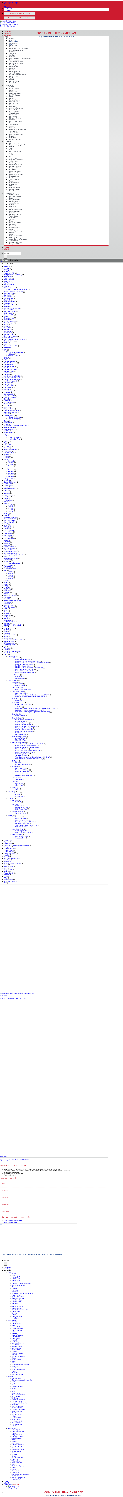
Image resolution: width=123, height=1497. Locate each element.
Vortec (6, 871)
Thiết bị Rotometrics (10, 653)
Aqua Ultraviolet (14, 203)
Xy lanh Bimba (13, 124)
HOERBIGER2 (14, 143)
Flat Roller (18, 700)
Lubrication (11, 791)
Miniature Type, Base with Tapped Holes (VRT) (30, 696)
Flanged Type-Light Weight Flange (26, 726)
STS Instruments (14, 128)
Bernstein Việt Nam (15, 214)
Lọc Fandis (12, 169)
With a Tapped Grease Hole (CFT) (26, 825)
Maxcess (12, 52)
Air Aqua (6, 268)
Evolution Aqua (8, 432)
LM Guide (11, 354)
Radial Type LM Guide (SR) (24, 752)
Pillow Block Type (20, 734)
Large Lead (18, 676)
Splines (14, 787)
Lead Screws (16, 675)
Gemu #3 (11, 473)
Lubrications (15, 793)
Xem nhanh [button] (3, 995)
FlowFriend (7, 444)
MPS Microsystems (10, 568)
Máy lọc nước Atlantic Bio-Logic (18, 289)
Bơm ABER (13, 110)
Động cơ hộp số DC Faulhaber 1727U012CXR (14, 1160)
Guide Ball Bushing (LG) (23, 704)
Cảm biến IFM (13, 101)
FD (5, 434)
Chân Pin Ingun (14, 66)
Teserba (6, 649)
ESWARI (6, 431)
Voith (5, 868)
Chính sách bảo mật (10, 4)
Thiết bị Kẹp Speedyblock (17, 231)
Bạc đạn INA (13, 116)
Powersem (7, 602)
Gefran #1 (11, 461)
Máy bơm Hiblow (14, 187)
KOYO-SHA (7, 525)
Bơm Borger (8, 333)
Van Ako (12, 78)
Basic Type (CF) (20, 818)
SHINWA (6, 630)
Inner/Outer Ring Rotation (23, 832)
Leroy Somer (9, 85)
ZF (5, 883)
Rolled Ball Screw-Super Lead (24, 672)
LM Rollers (15, 761)
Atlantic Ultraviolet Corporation (13, 292)
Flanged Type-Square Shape (24, 729)
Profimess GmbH (9, 605)
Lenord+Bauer (13, 184)
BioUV (6, 324)
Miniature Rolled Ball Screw (24, 664)
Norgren (11, 98)
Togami (6, 842)
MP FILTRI (7, 567)
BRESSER (7, 347)
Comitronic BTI (8, 394)
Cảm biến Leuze (14, 73)
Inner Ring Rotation (21, 831)
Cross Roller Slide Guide (15, 352)
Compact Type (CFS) (22, 820)
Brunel (6, 349)
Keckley (6, 514)
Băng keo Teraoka (15, 118)
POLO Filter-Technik (10, 599)
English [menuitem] (7, 10)
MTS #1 (10, 572)
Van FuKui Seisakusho (11, 858)
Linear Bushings (17, 718)
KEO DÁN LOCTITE (10, 517)
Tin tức (6, 247)
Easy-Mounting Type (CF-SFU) (25, 822)
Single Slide (19, 785)
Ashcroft (6, 286)
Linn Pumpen (8, 535)
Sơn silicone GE (14, 179)
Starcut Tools (8, 638)
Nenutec (12, 119)
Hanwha (6, 490)
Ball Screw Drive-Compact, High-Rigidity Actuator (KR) (32, 712)
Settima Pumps (9, 628)
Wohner (11, 126)
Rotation (10, 815)
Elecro (6, 421)
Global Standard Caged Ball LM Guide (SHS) (29, 744)
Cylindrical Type (20, 721)
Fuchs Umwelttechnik (11, 449)
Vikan (11, 148)
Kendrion (6, 515)
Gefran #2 (11, 462)
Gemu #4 (11, 475)
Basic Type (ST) (20, 768)
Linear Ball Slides (17, 714)
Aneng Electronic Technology (18, 239)
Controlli (11, 105)
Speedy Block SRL (10, 635)
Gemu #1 (11, 470)
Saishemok (12, 53)
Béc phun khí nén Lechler (17, 168)
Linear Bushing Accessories (24, 731)
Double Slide (19, 783)
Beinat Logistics (9, 318)
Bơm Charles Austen (15, 134)
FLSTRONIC (13, 115)
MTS (10, 156)
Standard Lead (20, 678)
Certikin (11, 79)
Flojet (5, 443)
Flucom (11, 221)
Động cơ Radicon (14, 71)
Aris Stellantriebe (14, 211)
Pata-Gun (7, 592)
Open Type (18, 733)
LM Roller (18, 762)
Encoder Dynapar (14, 189)
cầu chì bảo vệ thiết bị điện (12, 376)
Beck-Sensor (9, 193)
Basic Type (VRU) (21, 693)
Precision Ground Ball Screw (24, 666)
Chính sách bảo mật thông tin (13, 1220)
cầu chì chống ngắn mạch (12, 379)
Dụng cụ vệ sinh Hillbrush (12, 410)
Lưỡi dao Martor (14, 111)
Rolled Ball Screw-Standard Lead (25, 671)
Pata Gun (12, 191)
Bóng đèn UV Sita (14, 139)
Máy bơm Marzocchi (15, 159)
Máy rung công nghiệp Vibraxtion (19, 145)
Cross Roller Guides (18, 688)
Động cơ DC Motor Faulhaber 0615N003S (13, 998)
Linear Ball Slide (20, 715)
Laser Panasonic (14, 227)
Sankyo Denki (13, 92)
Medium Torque (20, 685)
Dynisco (8, 141)
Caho (5, 359)
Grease (17, 794)
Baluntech (12, 206)
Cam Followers (16, 817)
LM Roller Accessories (22, 764)
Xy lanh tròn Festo (13, 437)
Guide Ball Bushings (18, 703)
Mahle (6, 540)
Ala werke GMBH (9, 273)
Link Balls (15, 800)
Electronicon (13, 237)
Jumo (11, 155)
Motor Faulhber (8, 565)
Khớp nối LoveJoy (15, 151)
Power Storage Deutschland (18, 129)
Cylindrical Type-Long (22, 723)
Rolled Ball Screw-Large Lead (24, 669)
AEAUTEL (7, 266)
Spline (17, 789)
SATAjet (6, 618)
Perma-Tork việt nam (15, 164)
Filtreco (6, 441)
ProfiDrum (7, 604)
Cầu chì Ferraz (14, 88)
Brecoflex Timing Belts (16, 174)
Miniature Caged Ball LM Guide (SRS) (27, 747)
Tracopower (7, 847)
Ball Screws (15, 658)
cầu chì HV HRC (9, 386)
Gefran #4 (11, 466)
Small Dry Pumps (13, 418)
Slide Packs (15, 778)
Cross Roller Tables (18, 691)
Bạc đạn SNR (13, 42)
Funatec (6, 456)
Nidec (11, 90)
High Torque (19, 684)
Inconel (11, 38)
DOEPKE (7, 407)
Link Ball (18, 802)
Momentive (12, 137)
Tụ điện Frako (13, 240)
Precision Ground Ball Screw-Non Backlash (29, 667)
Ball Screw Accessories (22, 659)
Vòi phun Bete (13, 226)
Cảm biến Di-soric (15, 81)
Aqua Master (8, 276)
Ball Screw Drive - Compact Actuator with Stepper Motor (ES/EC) (35, 708)
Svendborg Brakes (15, 65)
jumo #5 (10, 511)
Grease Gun (19, 796)
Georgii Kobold (14, 182)
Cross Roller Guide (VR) (23, 689)
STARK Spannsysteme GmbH (13, 640)
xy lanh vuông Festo (14, 439)
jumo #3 (10, 508)
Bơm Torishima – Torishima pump (19, 58)
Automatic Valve (9, 293)
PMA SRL (7, 597)
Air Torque (7, 270)
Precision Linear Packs (19, 774)
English (16, 1488)
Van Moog (12, 163)
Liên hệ (6, 249)
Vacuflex (12, 219)
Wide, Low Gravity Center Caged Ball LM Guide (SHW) (32, 757)
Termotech (7, 648)
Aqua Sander (13, 133)
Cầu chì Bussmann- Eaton (17, 75)
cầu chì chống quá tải (10, 381)
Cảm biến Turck (14, 103)
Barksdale (12, 47)
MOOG (6, 561)
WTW (5, 878)
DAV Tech (12, 218)
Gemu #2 (11, 471)
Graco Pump (13, 158)
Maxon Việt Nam (14, 176)
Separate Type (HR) (21, 755)
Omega (11, 204)
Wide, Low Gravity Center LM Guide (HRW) (29, 758)
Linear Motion (12, 680)
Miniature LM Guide (21, 749)
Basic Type (18, 806)
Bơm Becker (13, 83)
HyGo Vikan (8, 500)
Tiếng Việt (7, 7)
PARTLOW (7, 589)
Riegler (11, 232)
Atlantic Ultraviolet (15, 93)
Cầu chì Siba (13, 45)
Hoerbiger (12, 68)
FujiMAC (6, 454)
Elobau (11, 146)
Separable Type (20, 838)
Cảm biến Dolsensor (15, 236)
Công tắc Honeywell (15, 209)
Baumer (11, 70)
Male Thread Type (21, 809)
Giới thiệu (7, 33)
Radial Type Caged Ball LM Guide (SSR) (28, 750)
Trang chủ (7, 31)
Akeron (11, 234)
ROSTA (6, 613)
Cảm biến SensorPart (10, 369)
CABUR (11, 87)
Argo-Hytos (13, 208)
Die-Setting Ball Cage (22, 770)
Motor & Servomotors (14, 563)
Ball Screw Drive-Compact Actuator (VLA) (28, 710)
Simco (6, 631)
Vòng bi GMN (13, 43)
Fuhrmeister (7, 451)
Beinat (11, 181)
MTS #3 (10, 575)
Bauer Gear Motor (15, 171)
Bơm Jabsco (8, 337)
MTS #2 (10, 573)
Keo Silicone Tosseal (15, 121)
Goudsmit (7, 480)
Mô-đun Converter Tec (16, 242)
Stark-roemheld (9, 641)
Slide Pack (18, 779)
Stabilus (6, 636)
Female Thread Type (21, 807)
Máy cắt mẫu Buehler (16, 108)
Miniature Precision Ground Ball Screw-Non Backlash (32, 663)
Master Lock (8, 543)
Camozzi (12, 213)
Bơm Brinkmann (9, 334)
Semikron (12, 55)
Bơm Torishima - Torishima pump (14, 339)
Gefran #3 (11, 464)
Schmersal (7, 620)
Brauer (11, 198)
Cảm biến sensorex (15, 196)
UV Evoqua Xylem (15, 222)
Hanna (6, 487)
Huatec (11, 123)
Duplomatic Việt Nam (16, 63)
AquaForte (7, 281)
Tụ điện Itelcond (14, 216)
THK (6, 37)
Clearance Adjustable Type (23, 719)
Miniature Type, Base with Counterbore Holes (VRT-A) (32, 695)
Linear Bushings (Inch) (19, 737)
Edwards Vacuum (14, 100)
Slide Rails (15, 782)
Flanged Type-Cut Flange (23, 724)
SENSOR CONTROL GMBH (13, 625)
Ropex (6, 612)
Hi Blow (6, 492)
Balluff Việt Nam (14, 195)
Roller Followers (17, 834)
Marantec (7, 542)
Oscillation (11, 798)
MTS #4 (10, 577)
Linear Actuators (17, 707)
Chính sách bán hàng (11, 2)
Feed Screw (11, 656)
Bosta (5, 342)
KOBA (6, 523)
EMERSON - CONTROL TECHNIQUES (16, 426)
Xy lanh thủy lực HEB (16, 61)
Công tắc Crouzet (14, 201)
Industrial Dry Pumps (14, 417)
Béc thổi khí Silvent (10, 311)
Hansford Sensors (10, 488)
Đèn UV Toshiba (14, 95)
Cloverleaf (7, 392)
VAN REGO (7, 861)
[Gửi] (5, 257)
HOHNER (7, 497)
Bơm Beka (12, 106)
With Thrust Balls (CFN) (22, 827)
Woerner (6, 875)
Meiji (5, 556)
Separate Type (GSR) (22, 754)
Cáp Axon (12, 224)
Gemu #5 (11, 476)
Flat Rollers (15, 699)
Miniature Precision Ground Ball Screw (27, 661)
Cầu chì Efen (13, 76)
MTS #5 (10, 578)
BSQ (10, 40)
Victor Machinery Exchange (12, 863)
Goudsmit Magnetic (10, 482)
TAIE (5, 646)
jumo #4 (10, 510)
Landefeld (7, 528)
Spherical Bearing (20, 813)
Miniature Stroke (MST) (22, 771)
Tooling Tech (13, 131)
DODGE (7, 405)
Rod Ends (15, 804)
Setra (11, 229)
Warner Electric (14, 113)
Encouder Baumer (15, 166)
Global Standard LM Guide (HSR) (25, 745)
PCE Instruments (14, 186)
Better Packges (14, 60)
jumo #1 (10, 505)
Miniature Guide (13, 356)
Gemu (11, 153)
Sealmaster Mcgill (9, 622)
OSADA (11, 177)
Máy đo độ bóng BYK (16, 50)
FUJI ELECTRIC (14, 173)
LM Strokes (15, 766)
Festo (11, 96)
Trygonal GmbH (9, 848)
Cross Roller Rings (17, 829)
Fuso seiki (12, 56)
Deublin (11, 136)
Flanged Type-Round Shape (24, 728)
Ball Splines (15, 682)
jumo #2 (10, 506)
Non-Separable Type (21, 836)
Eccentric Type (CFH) (22, 823)
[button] (1, 261)
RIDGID (6, 608)
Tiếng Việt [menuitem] (8, 8)
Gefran (11, 150)
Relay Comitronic (14, 199)
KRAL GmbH (8, 527)
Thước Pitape (13, 161)
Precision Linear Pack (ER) (23, 775)
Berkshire (7, 319)
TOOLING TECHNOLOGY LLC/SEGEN (16, 845)
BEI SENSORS (9, 315)
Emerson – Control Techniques (19, 48)
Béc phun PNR (14, 244)
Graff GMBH (8, 485)
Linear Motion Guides (18, 742)
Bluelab (6, 326)
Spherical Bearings (17, 811)
